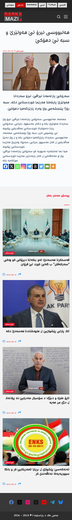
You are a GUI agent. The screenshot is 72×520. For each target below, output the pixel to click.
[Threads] (35, 166)
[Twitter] (41, 166)
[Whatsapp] (17, 166)
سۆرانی (10, 5)
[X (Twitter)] (19, 502)
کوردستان (20, 51)
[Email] (47, 166)
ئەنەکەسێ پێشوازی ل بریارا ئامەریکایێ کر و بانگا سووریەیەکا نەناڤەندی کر (37, 471)
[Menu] (66, 17)
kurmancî (32, 5)
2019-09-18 (8, 51)
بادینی (20, 5)
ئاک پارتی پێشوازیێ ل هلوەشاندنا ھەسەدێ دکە (37, 331)
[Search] (58, 16)
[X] (11, 166)
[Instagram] (23, 166)
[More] (53, 166)
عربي (42, 5)
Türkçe (52, 5)
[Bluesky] (60, 502)
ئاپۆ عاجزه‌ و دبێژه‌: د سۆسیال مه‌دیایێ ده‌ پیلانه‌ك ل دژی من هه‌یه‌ (37, 400)
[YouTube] (44, 502)
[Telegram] (29, 166)
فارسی (62, 5)
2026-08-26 (10, 275)
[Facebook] (5, 166)
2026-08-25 (10, 413)
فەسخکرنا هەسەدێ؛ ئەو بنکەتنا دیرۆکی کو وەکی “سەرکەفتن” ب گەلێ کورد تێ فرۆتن (36, 262)
